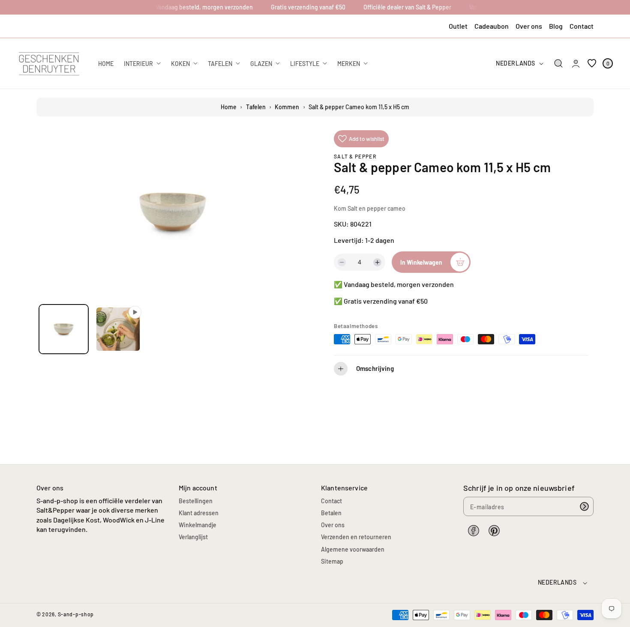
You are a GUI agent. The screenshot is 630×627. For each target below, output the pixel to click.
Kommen (287, 106)
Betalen (331, 513)
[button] (558, 63)
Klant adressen (199, 513)
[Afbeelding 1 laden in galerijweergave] (64, 329)
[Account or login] (575, 63)
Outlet (458, 26)
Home (229, 106)
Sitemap (332, 561)
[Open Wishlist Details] (592, 63)
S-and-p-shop (76, 614)
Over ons (529, 26)
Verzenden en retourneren (356, 536)
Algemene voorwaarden (352, 549)
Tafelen (256, 106)
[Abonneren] (584, 506)
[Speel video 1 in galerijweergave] (118, 329)
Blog (556, 26)
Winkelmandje (197, 524)
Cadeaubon (491, 26)
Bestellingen (196, 501)
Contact (582, 26)
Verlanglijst (193, 536)
